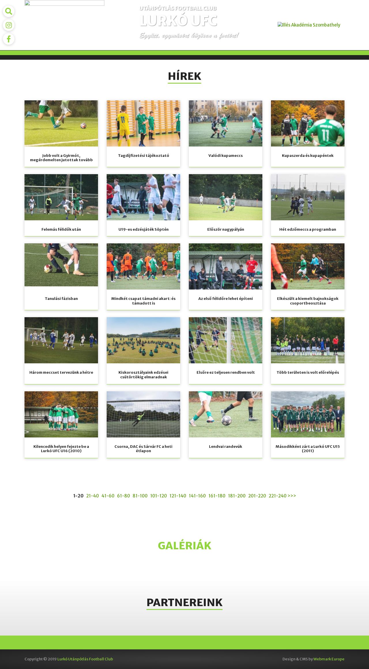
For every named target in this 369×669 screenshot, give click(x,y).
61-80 (123, 496)
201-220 (257, 496)
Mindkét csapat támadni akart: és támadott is (143, 301)
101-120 (158, 496)
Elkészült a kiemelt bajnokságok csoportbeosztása (307, 301)
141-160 (197, 496)
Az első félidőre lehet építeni (225, 298)
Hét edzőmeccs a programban (307, 229)
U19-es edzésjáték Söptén (143, 229)
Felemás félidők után (61, 229)
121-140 (178, 496)
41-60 (107, 496)
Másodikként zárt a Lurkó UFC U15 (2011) (308, 449)
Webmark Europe (328, 659)
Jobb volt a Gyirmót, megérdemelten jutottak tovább (61, 158)
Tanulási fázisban (61, 298)
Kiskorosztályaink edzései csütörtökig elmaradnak (143, 374)
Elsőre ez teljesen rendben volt (226, 372)
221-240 (278, 496)
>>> (291, 496)
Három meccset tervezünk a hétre (61, 372)
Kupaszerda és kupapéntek (308, 155)
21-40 (92, 496)
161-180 (216, 496)
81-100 (140, 496)
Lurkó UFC (178, 20)
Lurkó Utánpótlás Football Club (85, 659)
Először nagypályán (225, 229)
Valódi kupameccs (225, 155)
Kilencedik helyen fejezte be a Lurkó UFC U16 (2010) (61, 449)
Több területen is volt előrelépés (307, 372)
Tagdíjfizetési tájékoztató (143, 155)
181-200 (237, 496)
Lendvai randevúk (225, 446)
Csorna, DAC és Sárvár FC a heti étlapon (143, 449)
